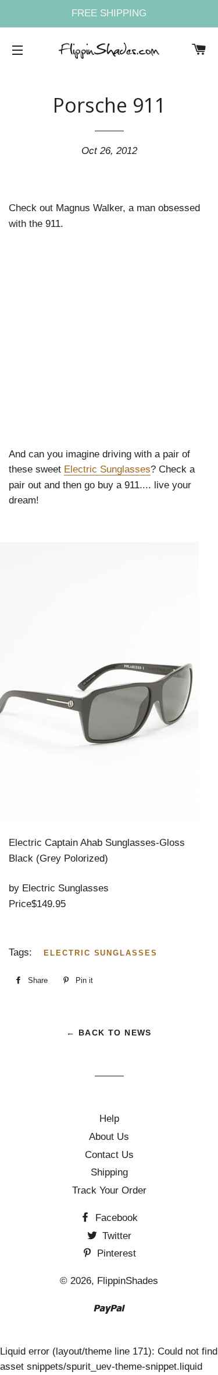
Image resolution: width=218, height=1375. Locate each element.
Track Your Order (109, 1190)
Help (109, 1118)
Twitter (115, 1235)
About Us (109, 1136)
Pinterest (115, 1253)
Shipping (109, 1172)
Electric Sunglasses (107, 469)
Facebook (115, 1217)
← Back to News (109, 1032)
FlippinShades (127, 1280)
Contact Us (109, 1154)
